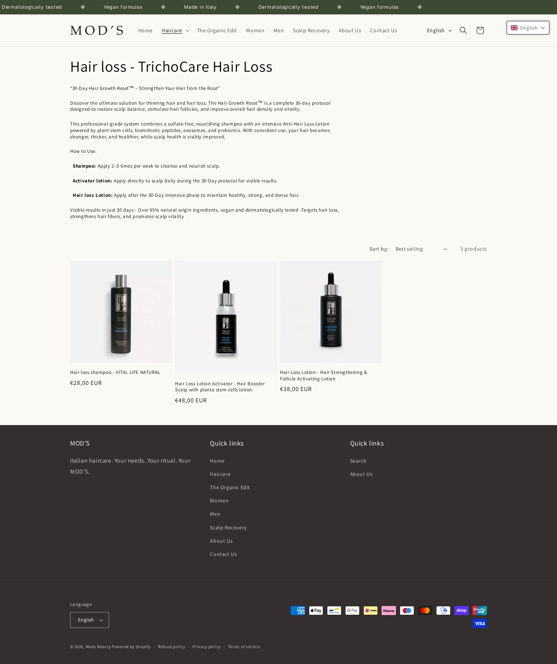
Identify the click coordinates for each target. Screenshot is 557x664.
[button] (174, 30)
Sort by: (378, 248)
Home (217, 460)
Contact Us (223, 554)
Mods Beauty (98, 646)
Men (215, 513)
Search (358, 460)
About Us (221, 540)
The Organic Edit (230, 487)
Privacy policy (206, 646)
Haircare (220, 474)
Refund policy (171, 646)
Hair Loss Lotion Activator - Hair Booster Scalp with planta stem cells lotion (220, 387)
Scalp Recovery (228, 527)
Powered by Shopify (131, 646)
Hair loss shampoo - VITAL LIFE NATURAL (115, 372)
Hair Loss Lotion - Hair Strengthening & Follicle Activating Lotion (323, 375)
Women (219, 500)
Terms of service (244, 646)
